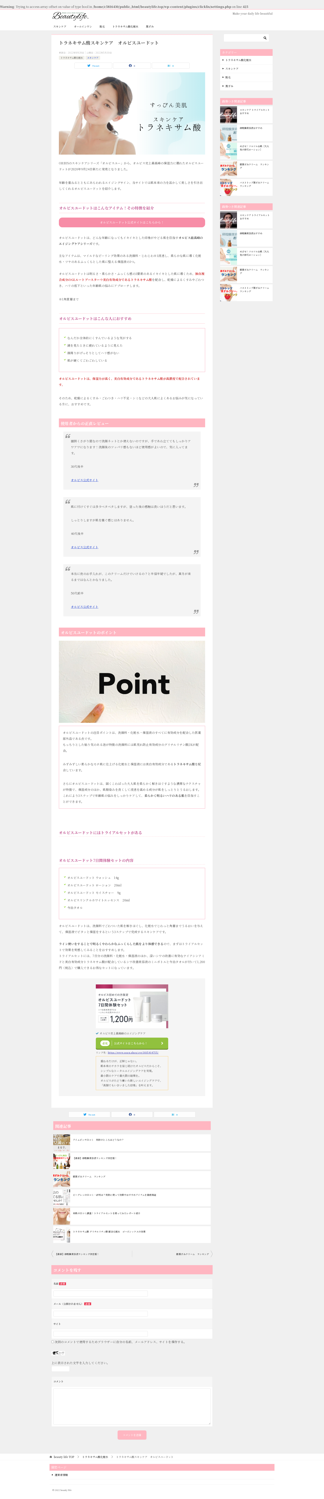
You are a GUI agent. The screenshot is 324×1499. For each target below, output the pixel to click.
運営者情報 (61, 1475)
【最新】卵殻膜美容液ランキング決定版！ (95, 1158)
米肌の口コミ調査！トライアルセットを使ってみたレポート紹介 (106, 1213)
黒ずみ (150, 26)
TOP (64, 1457)
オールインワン (83, 26)
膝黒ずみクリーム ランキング (89, 1176)
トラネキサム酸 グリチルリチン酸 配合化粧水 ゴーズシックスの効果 (109, 1231)
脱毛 (102, 26)
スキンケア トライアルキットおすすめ (255, 111)
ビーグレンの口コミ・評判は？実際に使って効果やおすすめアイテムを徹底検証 (114, 1194)
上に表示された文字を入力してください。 (80, 1363)
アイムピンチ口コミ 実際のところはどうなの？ (98, 1139)
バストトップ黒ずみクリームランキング (254, 184)
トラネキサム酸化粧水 (125, 26)
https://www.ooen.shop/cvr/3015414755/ (133, 1052)
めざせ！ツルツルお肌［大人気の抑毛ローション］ (254, 147)
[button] (132, 222)
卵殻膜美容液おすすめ (251, 127)
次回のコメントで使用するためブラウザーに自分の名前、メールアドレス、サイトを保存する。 (121, 1342)
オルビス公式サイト (84, 480)
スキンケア (59, 26)
